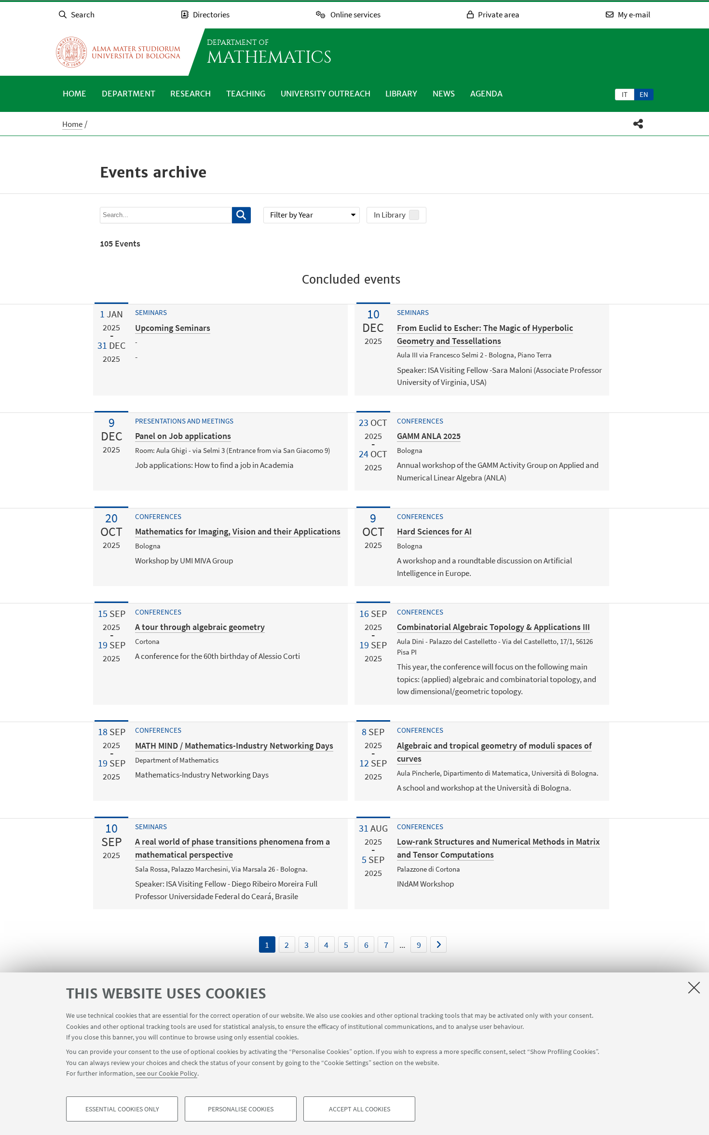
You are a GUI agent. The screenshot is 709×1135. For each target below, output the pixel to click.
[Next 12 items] (438, 944)
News (444, 93)
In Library (390, 214)
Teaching (245, 93)
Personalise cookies (240, 1109)
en (644, 94)
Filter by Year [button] (291, 214)
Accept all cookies (359, 1109)
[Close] (694, 987)
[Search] (241, 215)
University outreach (325, 93)
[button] (638, 123)
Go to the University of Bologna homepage (118, 52)
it (624, 94)
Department (128, 93)
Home (74, 93)
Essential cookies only (122, 1109)
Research (190, 93)
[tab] (624, 94)
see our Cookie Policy (166, 1073)
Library (401, 93)
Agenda (486, 93)
